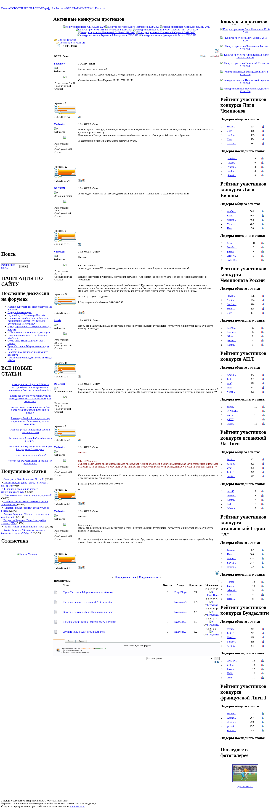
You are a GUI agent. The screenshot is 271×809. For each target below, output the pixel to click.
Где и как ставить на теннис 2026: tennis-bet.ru (87, 602)
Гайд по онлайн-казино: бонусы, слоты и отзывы (89, 622)
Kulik (230, 673)
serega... (231, 598)
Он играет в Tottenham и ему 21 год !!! (23, 479)
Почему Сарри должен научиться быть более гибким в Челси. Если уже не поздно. (30, 410)
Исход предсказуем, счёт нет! (30, 455)
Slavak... (231, 126)
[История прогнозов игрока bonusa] (262, 586)
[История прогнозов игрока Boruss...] (263, 730)
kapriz (57, 320)
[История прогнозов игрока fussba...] (262, 496)
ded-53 (230, 665)
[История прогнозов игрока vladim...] (262, 171)
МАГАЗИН (88, 8)
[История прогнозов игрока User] (263, 131)
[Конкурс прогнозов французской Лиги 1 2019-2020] (167, 35)
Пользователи (59, 641)
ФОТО (67, 8)
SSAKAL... (233, 411)
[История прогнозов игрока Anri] (262, 678)
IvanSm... (231, 135)
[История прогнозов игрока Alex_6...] (262, 256)
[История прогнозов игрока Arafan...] (263, 143)
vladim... (232, 171)
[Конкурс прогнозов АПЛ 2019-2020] (165, 29)
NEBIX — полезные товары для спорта (29, 332)
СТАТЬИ (77, 8)
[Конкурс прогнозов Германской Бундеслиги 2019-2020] (107, 35)
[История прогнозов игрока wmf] (263, 383)
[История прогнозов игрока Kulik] (262, 673)
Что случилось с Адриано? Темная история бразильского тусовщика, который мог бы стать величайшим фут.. (30, 387)
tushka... (231, 476)
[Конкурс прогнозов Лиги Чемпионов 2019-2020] (132, 26)
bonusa (230, 586)
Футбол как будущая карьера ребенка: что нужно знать (30, 462)
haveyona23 (180, 602)
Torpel (230, 582)
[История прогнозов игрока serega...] (262, 599)
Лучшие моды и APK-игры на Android (84, 631)
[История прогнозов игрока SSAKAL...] (263, 411)
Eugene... (231, 641)
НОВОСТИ (16, 8)
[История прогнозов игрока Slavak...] (263, 127)
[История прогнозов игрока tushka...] (263, 476)
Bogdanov (59, 63)
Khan (229, 139)
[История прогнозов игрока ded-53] (262, 665)
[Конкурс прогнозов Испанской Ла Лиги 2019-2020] (106, 32)
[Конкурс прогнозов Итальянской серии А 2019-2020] (165, 32)
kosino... (231, 332)
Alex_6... (231, 255)
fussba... (231, 495)
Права (81, 641)
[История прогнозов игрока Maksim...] (262, 508)
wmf (229, 383)
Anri (229, 677)
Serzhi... (231, 308)
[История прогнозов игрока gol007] (262, 251)
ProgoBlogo (180, 592)
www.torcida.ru (77, 806)
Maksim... (232, 508)
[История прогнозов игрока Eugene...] (263, 642)
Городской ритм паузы (20, 312)
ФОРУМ (37, 8)
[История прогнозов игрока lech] (262, 504)
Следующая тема (149, 577)
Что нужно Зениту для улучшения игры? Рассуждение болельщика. (30, 448)
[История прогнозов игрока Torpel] (262, 582)
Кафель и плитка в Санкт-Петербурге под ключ (88, 612)
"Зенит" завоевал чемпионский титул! (24, 526)
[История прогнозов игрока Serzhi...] (263, 309)
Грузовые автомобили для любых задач (28, 318)
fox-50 (230, 491)
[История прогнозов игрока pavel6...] (262, 340)
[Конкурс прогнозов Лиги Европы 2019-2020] (185, 26)
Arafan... (231, 143)
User (229, 130)
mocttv (230, 415)
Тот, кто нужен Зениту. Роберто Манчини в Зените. (30, 439)
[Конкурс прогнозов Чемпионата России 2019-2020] (104, 29)
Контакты (100, 8)
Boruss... (231, 730)
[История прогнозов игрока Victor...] (262, 163)
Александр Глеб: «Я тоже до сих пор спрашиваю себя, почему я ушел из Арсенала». (30, 421)
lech (229, 504)
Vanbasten (59, 124)
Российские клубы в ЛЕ (72, 42)
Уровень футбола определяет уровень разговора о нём (30, 431)
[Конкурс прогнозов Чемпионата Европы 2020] (84, 26)
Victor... (231, 162)
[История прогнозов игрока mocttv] (263, 415)
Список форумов (67, 39)
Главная (5, 8)
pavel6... (231, 340)
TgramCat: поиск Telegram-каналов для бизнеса (88, 592)
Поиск (70, 641)
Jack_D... (232, 260)
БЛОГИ (28, 8)
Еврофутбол (48, 8)
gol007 (230, 251)
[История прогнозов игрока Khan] (263, 139)
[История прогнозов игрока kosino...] (262, 332)
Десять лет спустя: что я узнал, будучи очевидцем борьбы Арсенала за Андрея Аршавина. (30, 398)
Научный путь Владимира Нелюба (26, 315)
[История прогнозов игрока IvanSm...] (263, 135)
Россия (59, 8)
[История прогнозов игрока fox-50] (262, 491)
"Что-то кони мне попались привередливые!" (27, 495)
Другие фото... (245, 786)
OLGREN (59, 188)
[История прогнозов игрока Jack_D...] (262, 260)
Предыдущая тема (125, 577)
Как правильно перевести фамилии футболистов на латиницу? (26, 322)
